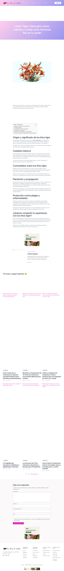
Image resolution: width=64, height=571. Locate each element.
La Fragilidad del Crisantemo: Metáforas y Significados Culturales (11, 465)
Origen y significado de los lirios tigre (21, 126)
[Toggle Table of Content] (35, 125)
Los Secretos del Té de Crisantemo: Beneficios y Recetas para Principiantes (31, 465)
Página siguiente (35, 474)
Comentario (16, 491)
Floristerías (58, 2)
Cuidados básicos (18, 127)
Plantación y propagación (19, 130)
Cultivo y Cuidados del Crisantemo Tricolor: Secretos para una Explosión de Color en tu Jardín (51, 375)
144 (29, 474)
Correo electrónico (17, 508)
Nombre (15, 503)
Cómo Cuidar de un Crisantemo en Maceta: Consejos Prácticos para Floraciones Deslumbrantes (12, 375)
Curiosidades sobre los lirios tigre (21, 128)
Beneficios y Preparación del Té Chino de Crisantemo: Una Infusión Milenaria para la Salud (32, 375)
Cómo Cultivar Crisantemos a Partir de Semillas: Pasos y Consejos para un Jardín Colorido (51, 465)
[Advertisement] (32, 13)
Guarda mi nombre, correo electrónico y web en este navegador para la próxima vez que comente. (32, 520)
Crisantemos (6, 370)
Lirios (36, 36)
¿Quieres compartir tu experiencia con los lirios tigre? (25, 133)
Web (14, 514)
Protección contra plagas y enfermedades (23, 131)
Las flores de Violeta (28, 564)
